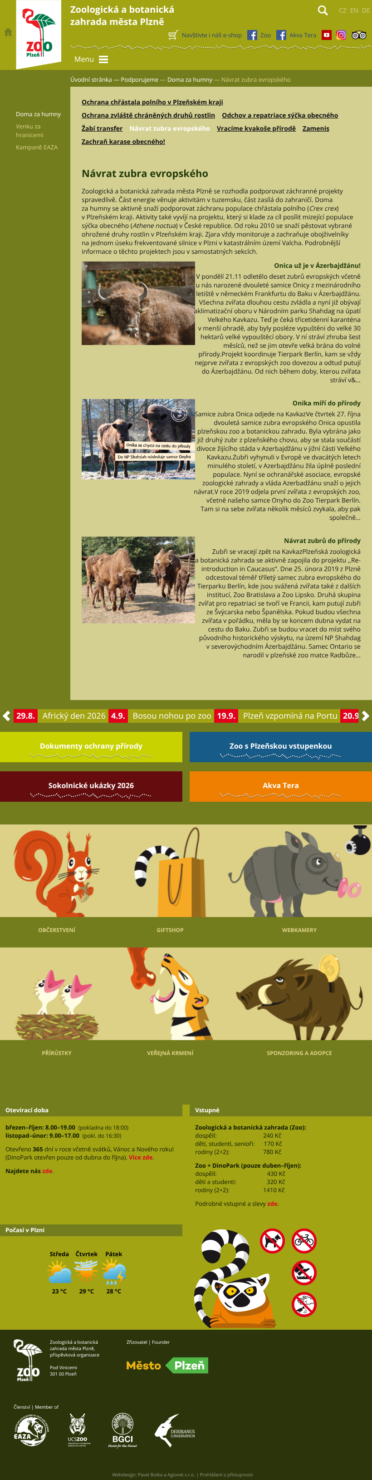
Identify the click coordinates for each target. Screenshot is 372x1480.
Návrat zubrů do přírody (322, 541)
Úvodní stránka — (94, 79)
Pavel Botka (150, 1474)
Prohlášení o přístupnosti (226, 1474)
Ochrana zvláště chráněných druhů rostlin (148, 115)
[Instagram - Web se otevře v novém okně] (341, 37)
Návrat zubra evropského (169, 128)
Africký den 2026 (74, 715)
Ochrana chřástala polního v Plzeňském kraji (152, 102)
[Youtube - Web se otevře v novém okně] (327, 37)
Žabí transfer (102, 128)
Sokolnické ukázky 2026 (91, 785)
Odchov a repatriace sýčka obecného (280, 115)
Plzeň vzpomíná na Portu (290, 715)
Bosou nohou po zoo (172, 715)
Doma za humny (189, 79)
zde (47, 1171)
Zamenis (316, 128)
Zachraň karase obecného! (123, 142)
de (366, 10)
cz (343, 10)
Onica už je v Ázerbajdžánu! (317, 265)
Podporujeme (140, 79)
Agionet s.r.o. (181, 1474)
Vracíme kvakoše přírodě (256, 128)
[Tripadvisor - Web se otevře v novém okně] (359, 37)
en (354, 10)
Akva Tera (281, 785)
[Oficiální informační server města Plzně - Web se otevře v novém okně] (167, 1365)
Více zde (140, 1157)
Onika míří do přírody (327, 403)
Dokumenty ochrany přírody (91, 746)
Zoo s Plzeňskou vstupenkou (281, 746)
